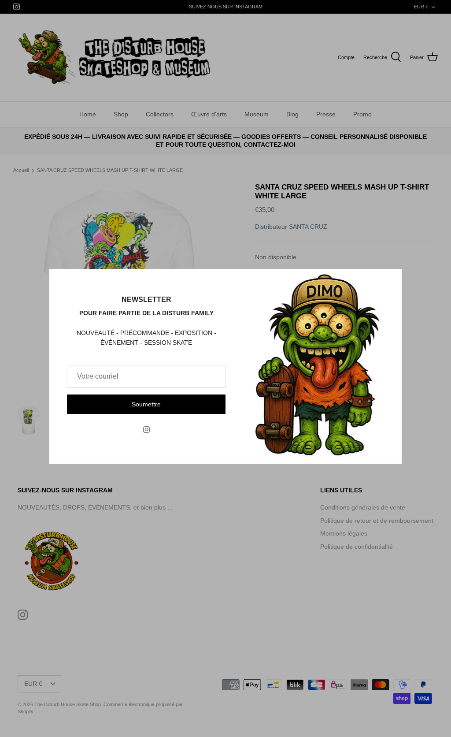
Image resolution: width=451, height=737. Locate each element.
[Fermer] (390, 280)
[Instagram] (146, 429)
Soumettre (146, 404)
